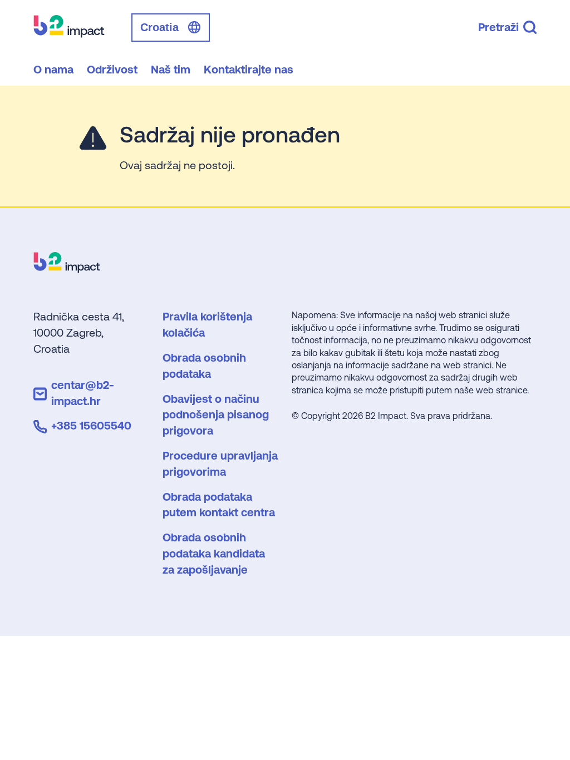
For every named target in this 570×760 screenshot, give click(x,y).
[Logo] (66, 269)
